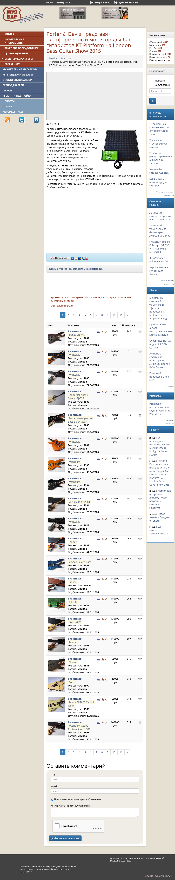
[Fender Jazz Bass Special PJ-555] (56, 396)
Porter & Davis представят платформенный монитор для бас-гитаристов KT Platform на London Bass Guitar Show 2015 (159, 472)
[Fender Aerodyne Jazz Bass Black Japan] (56, 420)
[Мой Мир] (80, 257)
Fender (73, 542)
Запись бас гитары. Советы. (159, 171)
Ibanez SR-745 (77, 334)
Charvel (73, 662)
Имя (53, 774)
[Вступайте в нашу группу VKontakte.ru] (36, 119)
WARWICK (74, 354)
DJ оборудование (16, 53)
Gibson (73, 582)
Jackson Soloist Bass (80, 562)
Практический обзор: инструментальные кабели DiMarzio (160, 329)
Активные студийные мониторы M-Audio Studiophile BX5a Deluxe (159, 360)
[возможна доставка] (98, 331)
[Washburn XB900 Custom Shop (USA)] (56, 727)
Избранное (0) (102, 2)
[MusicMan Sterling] (56, 503)
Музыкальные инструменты (14, 41)
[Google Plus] (87, 257)
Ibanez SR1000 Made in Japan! (81, 704)
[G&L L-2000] (56, 624)
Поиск (9, 34)
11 (121, 315)
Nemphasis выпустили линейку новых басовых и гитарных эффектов (160, 499)
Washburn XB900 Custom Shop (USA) (79, 727)
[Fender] (56, 544)
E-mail (54, 786)
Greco (72, 682)
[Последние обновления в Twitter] (22, 119)
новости (160, 80)
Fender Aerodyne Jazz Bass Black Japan (80, 420)
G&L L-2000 (75, 622)
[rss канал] (7, 119)
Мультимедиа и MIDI (18, 58)
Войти (49, 2)
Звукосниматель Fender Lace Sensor (159, 271)
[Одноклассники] (76, 257)
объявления (162, 84)
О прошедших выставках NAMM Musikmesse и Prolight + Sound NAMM (159, 446)
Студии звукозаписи (17, 80)
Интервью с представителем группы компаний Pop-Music (160, 409)
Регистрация (63, 2)
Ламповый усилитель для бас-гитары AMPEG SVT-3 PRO (159, 230)
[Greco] (56, 684)
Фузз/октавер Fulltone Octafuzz (159, 259)
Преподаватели (13, 85)
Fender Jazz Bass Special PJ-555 (78, 396)
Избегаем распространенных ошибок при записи (160, 158)
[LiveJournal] (83, 257)
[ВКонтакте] (72, 257)
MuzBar (53, 58)
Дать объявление (128, 2)
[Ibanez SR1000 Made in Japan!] (56, 704)
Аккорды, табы (13, 111)
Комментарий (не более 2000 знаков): (70, 805)
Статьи (7, 106)
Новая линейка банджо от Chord (159, 517)
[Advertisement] (25, 149)
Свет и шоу (12, 64)
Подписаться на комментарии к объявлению (77, 799)
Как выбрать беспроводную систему (158, 182)
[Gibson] (56, 584)
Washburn (74, 461)
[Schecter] (56, 604)
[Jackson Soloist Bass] (56, 564)
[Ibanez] (56, 644)
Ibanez (72, 642)
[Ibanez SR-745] (56, 336)
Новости (9, 101)
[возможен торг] (103, 331)
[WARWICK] (56, 356)
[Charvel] (56, 664)
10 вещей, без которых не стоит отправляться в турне (159, 129)
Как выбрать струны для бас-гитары (158, 144)
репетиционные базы (18, 74)
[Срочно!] (106, 331)
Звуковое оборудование (21, 48)
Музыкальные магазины (20, 69)
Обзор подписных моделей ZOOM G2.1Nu (160, 344)
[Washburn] (56, 463)
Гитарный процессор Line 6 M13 (159, 377)
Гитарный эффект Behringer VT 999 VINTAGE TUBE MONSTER (159, 247)
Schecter (73, 602)
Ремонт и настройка (17, 95)
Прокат (7, 90)
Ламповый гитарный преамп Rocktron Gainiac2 (160, 216)
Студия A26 (165, 875)
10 (114, 315)
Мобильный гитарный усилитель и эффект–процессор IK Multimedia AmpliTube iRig (158, 308)
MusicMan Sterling (79, 501)
